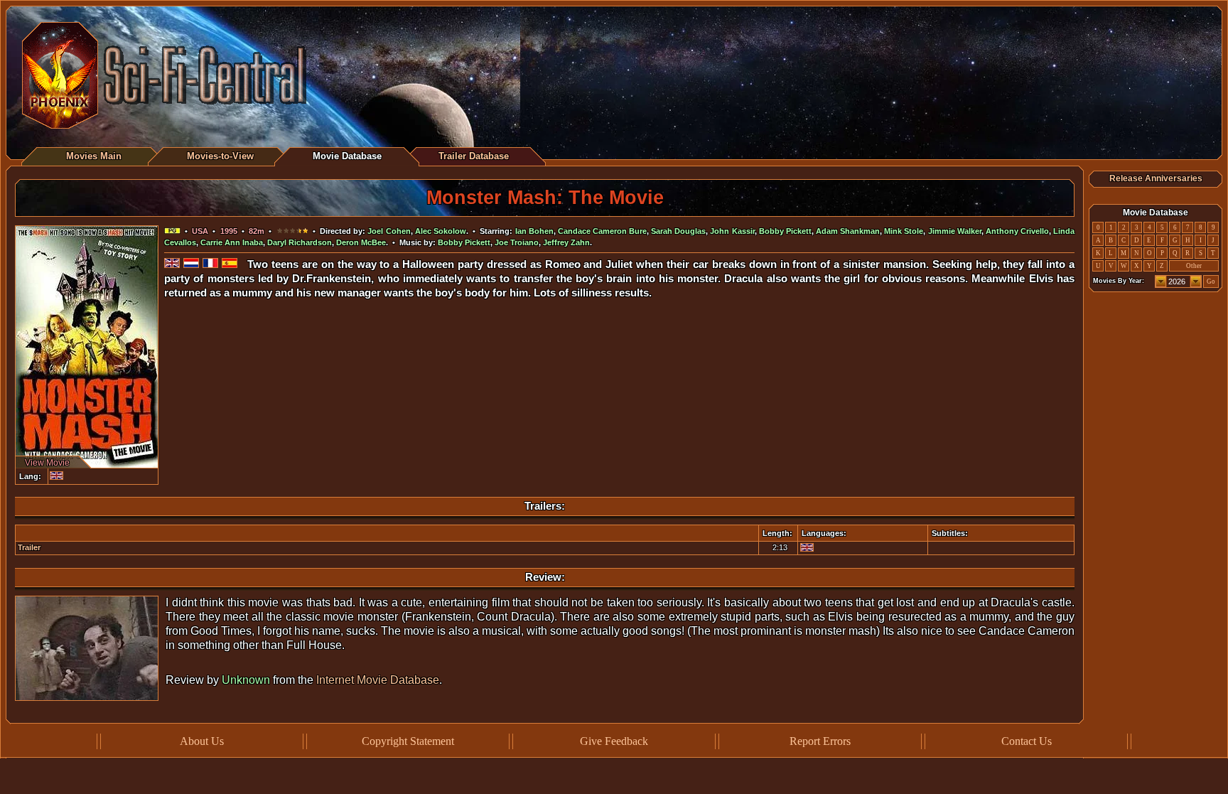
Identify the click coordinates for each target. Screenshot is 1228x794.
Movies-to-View (220, 156)
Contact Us (1026, 741)
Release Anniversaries (1155, 178)
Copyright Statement (408, 741)
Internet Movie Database (377, 680)
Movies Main (94, 156)
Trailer (29, 547)
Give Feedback (614, 741)
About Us (202, 741)
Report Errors (820, 741)
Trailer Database (473, 156)
